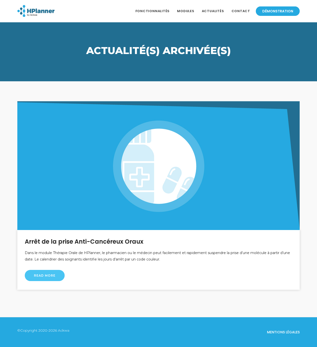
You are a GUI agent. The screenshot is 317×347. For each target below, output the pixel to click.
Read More (44, 275)
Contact (241, 11)
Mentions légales (283, 332)
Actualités (213, 11)
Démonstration (277, 11)
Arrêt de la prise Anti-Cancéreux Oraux (84, 241)
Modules (185, 11)
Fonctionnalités (152, 11)
